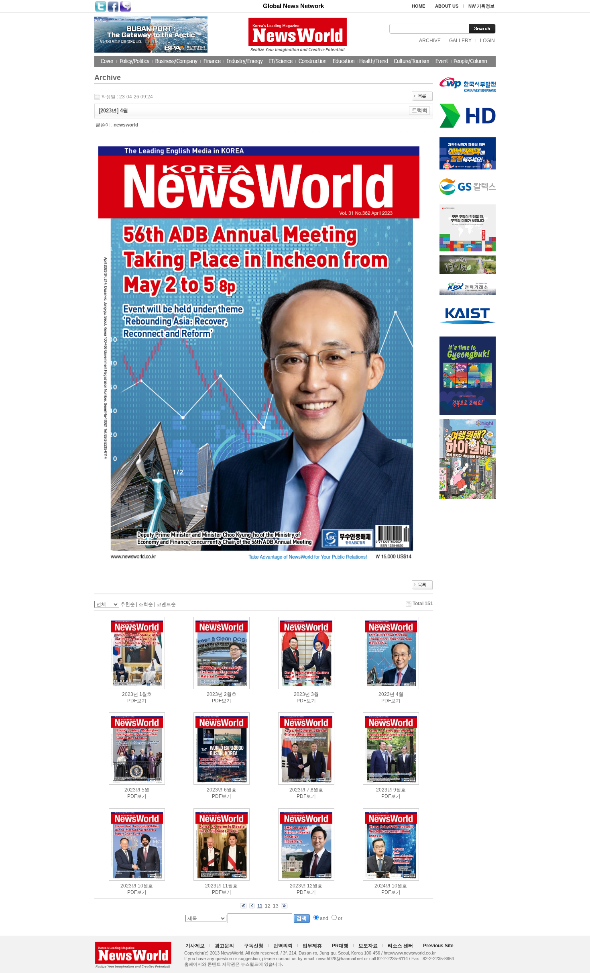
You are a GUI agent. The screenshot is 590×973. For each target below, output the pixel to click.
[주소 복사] (419, 110)
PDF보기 (136, 701)
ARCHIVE (430, 40)
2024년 (382, 886)
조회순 (145, 604)
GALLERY (460, 40)
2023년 (130, 694)
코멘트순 (166, 604)
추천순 (127, 604)
